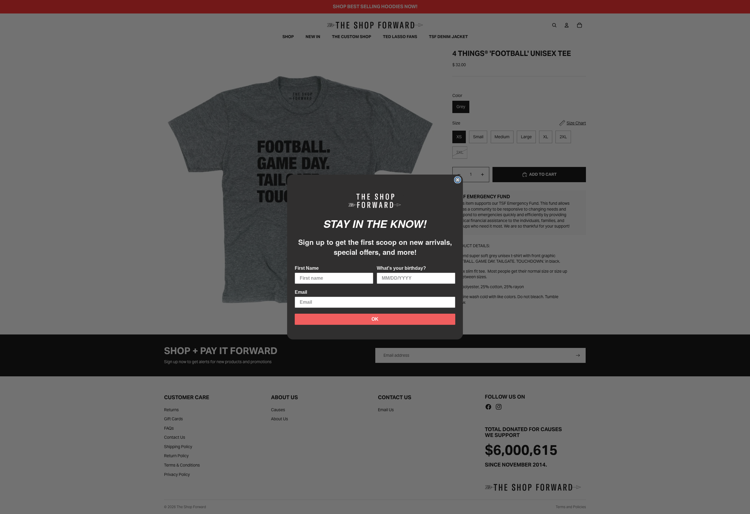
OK (375, 319)
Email (301, 292)
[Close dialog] (458, 180)
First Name (307, 268)
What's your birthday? (401, 268)
